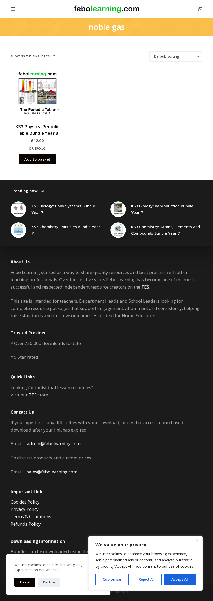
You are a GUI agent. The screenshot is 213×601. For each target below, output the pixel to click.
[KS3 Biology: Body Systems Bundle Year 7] (18, 209)
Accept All (179, 579)
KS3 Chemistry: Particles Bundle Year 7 (65, 230)
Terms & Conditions (31, 516)
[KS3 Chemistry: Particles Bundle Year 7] (18, 230)
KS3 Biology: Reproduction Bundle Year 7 (162, 209)
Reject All (146, 579)
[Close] (197, 540)
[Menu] (13, 9)
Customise (112, 579)
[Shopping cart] (200, 9)
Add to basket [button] (37, 159)
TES (145, 287)
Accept (24, 582)
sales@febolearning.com (52, 472)
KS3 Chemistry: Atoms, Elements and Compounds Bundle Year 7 (165, 230)
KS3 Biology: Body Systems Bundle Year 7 (63, 209)
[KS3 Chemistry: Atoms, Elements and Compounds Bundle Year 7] (118, 230)
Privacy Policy (25, 509)
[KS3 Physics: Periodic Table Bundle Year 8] (37, 95)
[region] (145, 563)
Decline (49, 582)
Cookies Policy (25, 502)
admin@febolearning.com (54, 444)
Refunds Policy (26, 524)
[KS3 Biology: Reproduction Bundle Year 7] (118, 209)
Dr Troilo (37, 148)
